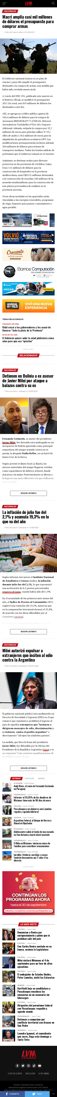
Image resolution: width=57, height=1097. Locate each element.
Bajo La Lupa (30, 1073)
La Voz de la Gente (15, 1073)
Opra (46, 749)
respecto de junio (11, 591)
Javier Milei (8, 442)
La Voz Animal (44, 1073)
